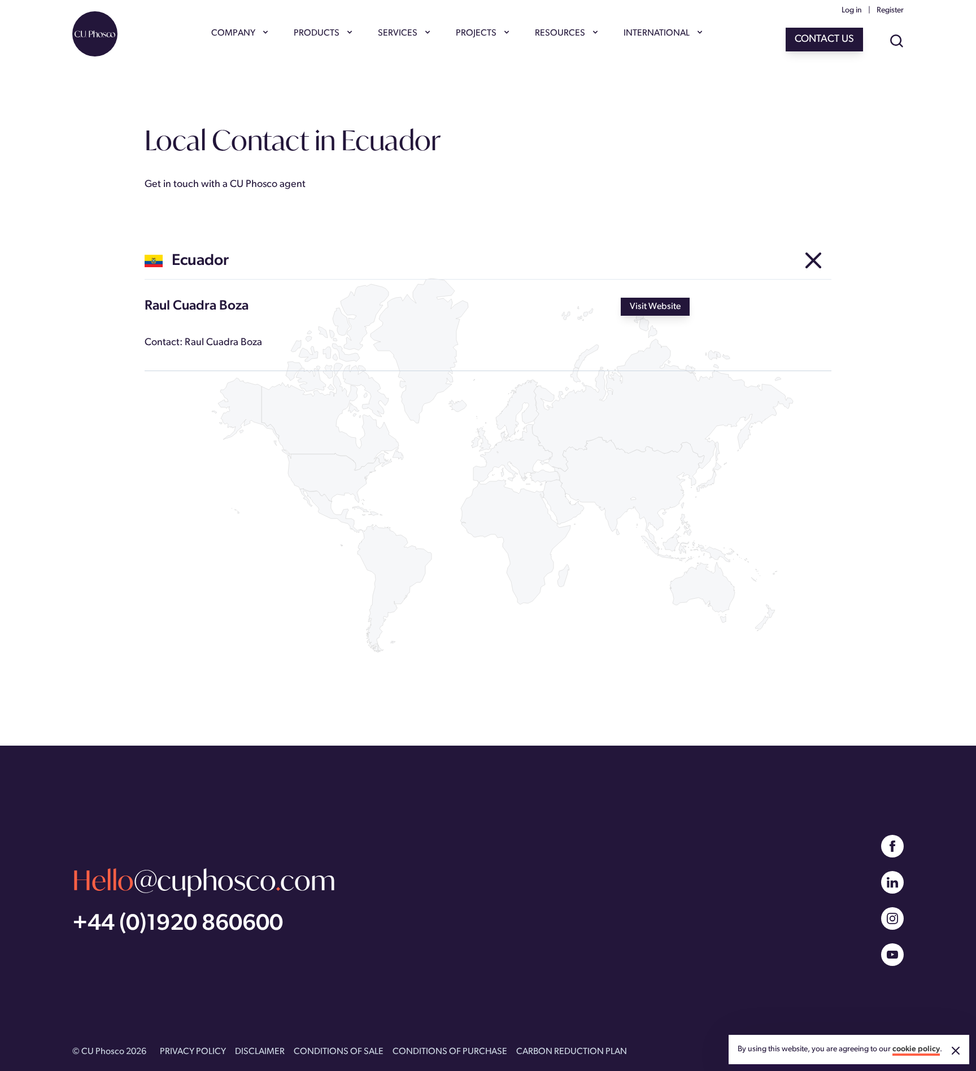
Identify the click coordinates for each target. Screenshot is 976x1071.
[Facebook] (892, 846)
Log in (852, 10)
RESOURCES (560, 33)
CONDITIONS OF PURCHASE (450, 1051)
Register (890, 10)
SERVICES (397, 33)
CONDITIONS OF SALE (339, 1051)
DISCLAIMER (260, 1051)
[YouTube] (892, 954)
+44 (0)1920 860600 (177, 924)
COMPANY (233, 33)
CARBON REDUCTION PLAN (571, 1051)
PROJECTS (476, 33)
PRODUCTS (316, 33)
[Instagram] (892, 918)
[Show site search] (897, 42)
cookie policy (916, 1049)
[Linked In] (892, 882)
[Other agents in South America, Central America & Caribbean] (813, 261)
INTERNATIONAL (657, 33)
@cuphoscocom (204, 880)
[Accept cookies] (955, 1050)
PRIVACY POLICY (193, 1051)
